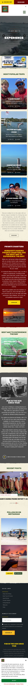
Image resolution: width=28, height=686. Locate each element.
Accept (14, 680)
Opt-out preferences (9, 684)
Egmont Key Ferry (14, 165)
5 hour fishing (14, 99)
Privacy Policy (20, 684)
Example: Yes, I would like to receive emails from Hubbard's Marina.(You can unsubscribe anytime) (12, 626)
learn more (9, 363)
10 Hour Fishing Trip (14, 198)
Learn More (14, 44)
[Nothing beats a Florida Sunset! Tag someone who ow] (14, 558)
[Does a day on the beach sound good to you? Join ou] (14, 531)
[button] (26, 660)
